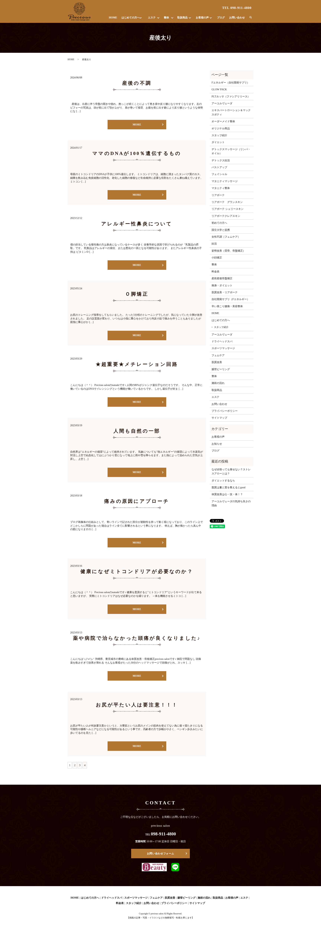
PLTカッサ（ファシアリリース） (231, 96)
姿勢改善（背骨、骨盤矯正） (228, 250)
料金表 (215, 271)
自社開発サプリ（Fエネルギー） (230, 299)
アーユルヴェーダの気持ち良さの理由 (231, 503)
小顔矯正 (217, 257)
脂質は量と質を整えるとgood (228, 487)
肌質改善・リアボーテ (225, 292)
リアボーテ (218, 195)
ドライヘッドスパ (222, 341)
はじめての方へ (130, 17)
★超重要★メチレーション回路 (137, 364)
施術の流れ (218, 383)
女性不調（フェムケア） (226, 236)
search (250, 17)
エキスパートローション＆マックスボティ (231, 112)
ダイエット (218, 142)
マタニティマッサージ (225, 181)
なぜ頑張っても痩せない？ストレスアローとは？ (231, 471)
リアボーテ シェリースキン (228, 209)
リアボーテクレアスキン (226, 216)
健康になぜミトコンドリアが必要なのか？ (136, 571)
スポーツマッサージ (223, 348)
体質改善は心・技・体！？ (227, 494)
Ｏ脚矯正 (136, 294)
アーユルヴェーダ (222, 103)
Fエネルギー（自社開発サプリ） (230, 82)
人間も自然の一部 (137, 431)
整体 (166, 17)
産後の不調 (136, 83)
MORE (137, 124)
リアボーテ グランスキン (227, 202)
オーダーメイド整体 (223, 121)
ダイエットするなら (223, 480)
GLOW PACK (219, 89)
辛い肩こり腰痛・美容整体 (227, 306)
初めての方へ (219, 222)
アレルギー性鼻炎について (136, 224)
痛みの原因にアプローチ (136, 501)
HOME (113, 17)
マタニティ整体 (221, 188)
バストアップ (219, 167)
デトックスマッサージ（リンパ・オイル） (231, 151)
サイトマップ (219, 417)
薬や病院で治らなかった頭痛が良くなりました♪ (137, 638)
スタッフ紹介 (219, 135)
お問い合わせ (237, 17)
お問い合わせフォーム (160, 853)
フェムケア (218, 355)
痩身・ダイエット (222, 285)
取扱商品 (182, 17)
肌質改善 (217, 362)
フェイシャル (219, 174)
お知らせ (217, 443)
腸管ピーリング (221, 369)
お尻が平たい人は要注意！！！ (137, 705)
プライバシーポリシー (225, 411)
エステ (152, 17)
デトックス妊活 (221, 160)
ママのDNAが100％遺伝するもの (136, 153)
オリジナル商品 (221, 128)
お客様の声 (202, 17)
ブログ (221, 17)
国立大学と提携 (221, 230)
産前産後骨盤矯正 (222, 278)
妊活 (214, 243)
